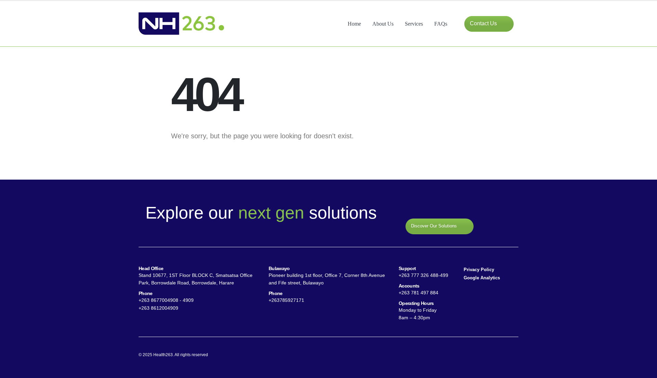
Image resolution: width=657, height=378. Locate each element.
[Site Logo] (181, 23)
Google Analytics (482, 278)
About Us (383, 24)
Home (354, 24)
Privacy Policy (479, 269)
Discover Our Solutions (434, 226)
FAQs (440, 24)
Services (414, 24)
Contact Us (484, 23)
